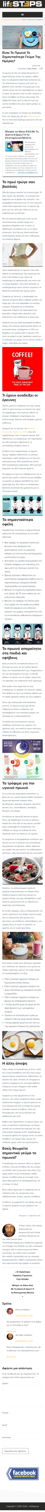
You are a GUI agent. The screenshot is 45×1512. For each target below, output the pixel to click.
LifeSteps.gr (22, 4)
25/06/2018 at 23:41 (24, 1315)
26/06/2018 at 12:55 (24, 1341)
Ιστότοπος (6, 1437)
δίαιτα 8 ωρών (33, 116)
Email (5, 1425)
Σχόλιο (5, 1383)
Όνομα (5, 1413)
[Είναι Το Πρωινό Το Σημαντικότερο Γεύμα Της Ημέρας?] (22, 37)
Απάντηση (11, 1331)
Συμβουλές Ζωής (34, 1216)
